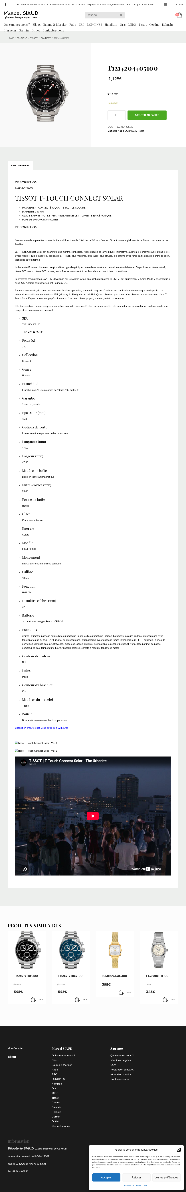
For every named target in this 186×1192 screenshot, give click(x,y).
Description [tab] (20, 165)
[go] (121, 15)
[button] (179, 1149)
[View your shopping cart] (179, 15)
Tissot (141, 130)
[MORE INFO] (41, 999)
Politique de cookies (132, 1185)
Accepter (106, 1177)
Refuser (136, 1177)
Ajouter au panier (147, 115)
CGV (145, 1185)
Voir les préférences (166, 1177)
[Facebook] (5, 4)
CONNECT (130, 130)
